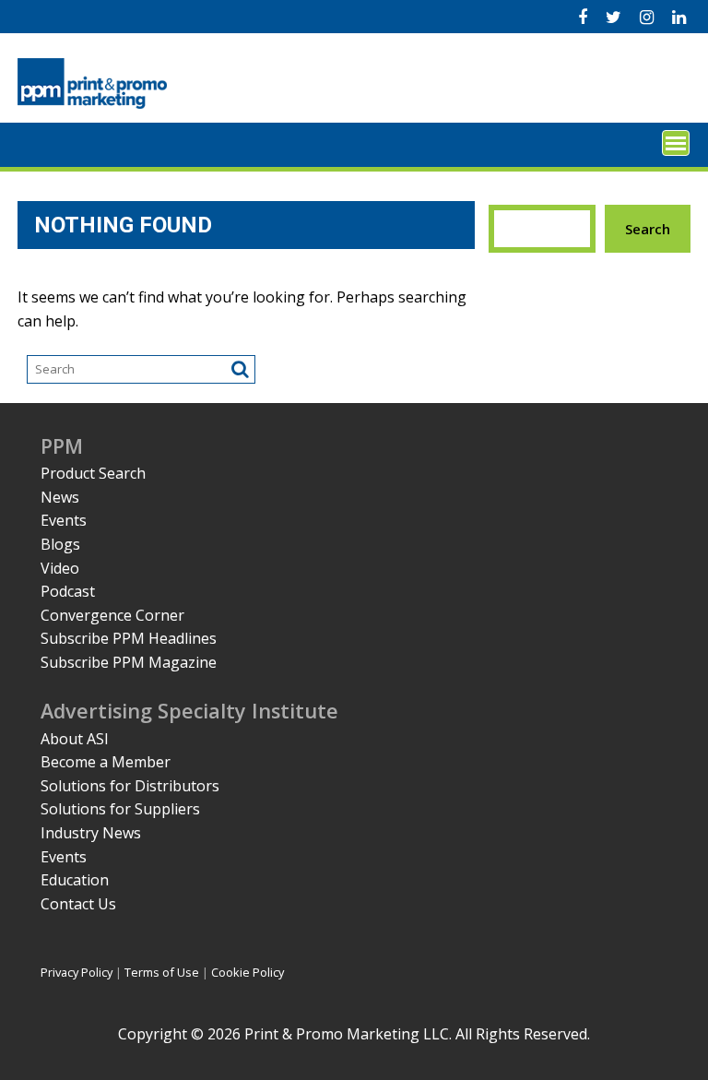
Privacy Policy (76, 972)
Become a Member (106, 762)
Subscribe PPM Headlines (129, 638)
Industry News (91, 833)
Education (75, 880)
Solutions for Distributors (130, 786)
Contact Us (78, 904)
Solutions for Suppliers (120, 809)
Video (60, 568)
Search (647, 229)
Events (64, 520)
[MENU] (676, 143)
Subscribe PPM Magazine (129, 662)
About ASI (75, 739)
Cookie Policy (247, 972)
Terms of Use (161, 972)
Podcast (68, 591)
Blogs (60, 544)
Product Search (93, 473)
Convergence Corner (112, 615)
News (60, 497)
